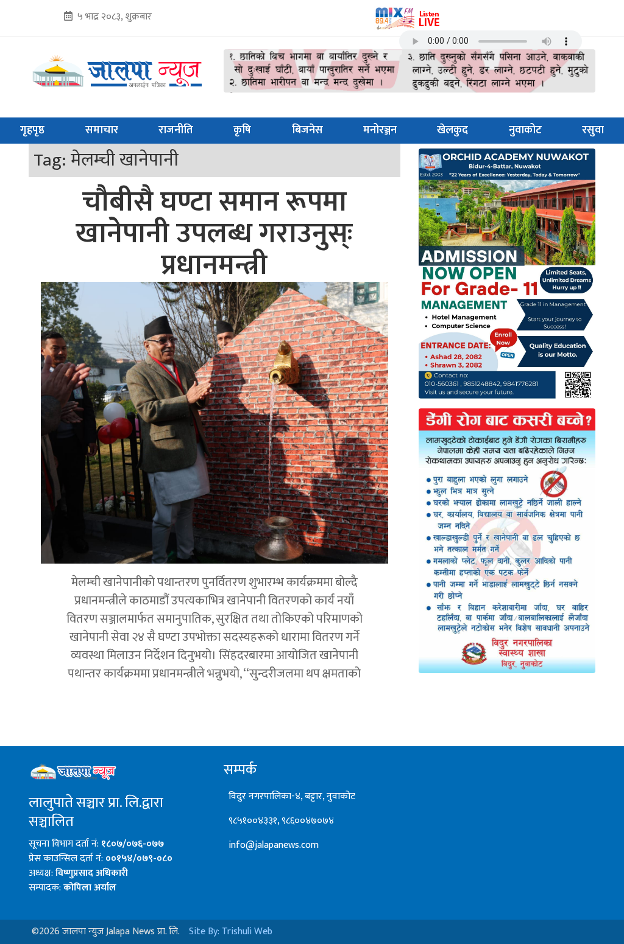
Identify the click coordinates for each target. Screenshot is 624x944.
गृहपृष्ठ (32, 130)
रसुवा (593, 130)
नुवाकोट (525, 130)
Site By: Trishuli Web (230, 931)
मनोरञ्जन (380, 130)
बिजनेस (307, 130)
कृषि (242, 130)
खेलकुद (452, 130)
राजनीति (175, 130)
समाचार (101, 130)
